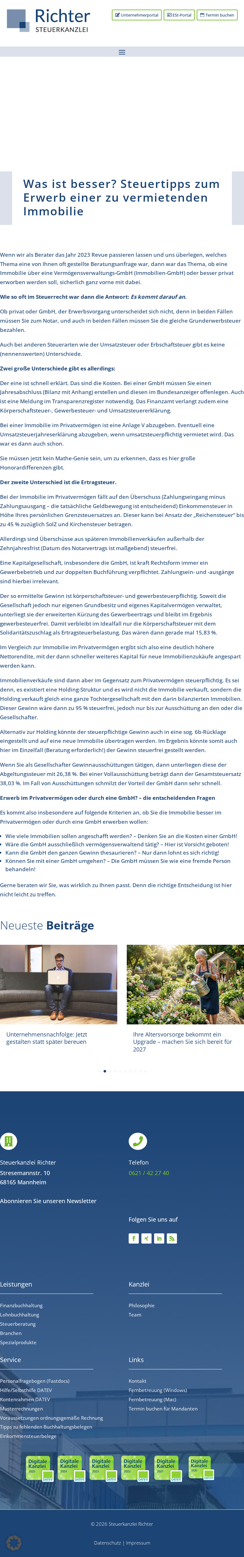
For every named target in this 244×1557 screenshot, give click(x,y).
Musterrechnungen (21, 1408)
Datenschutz (107, 1542)
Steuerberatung (18, 1324)
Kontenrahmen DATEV (25, 1399)
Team (135, 1314)
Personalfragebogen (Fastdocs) (35, 1381)
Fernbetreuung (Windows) (158, 1390)
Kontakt (137, 1381)
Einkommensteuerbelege (28, 1436)
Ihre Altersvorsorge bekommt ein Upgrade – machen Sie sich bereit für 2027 (182, 1041)
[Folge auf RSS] (172, 1238)
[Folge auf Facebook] (134, 1238)
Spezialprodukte (18, 1342)
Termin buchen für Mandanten (163, 1408)
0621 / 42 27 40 (149, 1173)
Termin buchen (220, 15)
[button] (14, 1543)
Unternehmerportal (139, 15)
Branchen (11, 1333)
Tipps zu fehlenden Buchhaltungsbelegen (46, 1427)
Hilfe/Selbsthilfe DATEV (26, 1390)
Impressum (138, 1542)
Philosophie (142, 1305)
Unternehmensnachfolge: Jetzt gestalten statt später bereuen (46, 1037)
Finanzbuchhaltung (21, 1305)
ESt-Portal (182, 15)
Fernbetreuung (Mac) (152, 1399)
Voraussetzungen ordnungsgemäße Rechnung (51, 1418)
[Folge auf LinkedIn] (159, 1238)
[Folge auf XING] (146, 1238)
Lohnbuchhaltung (19, 1314)
